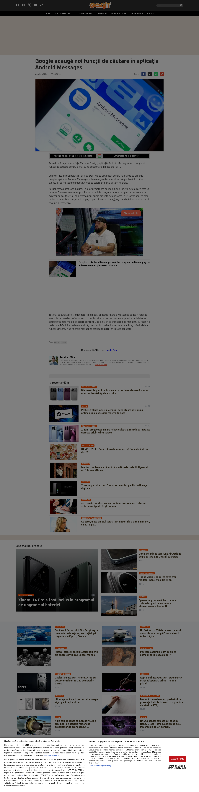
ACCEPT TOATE (177, 759)
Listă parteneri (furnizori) (100, 766)
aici (22, 775)
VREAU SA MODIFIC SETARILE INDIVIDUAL (177, 767)
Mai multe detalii (51, 755)
